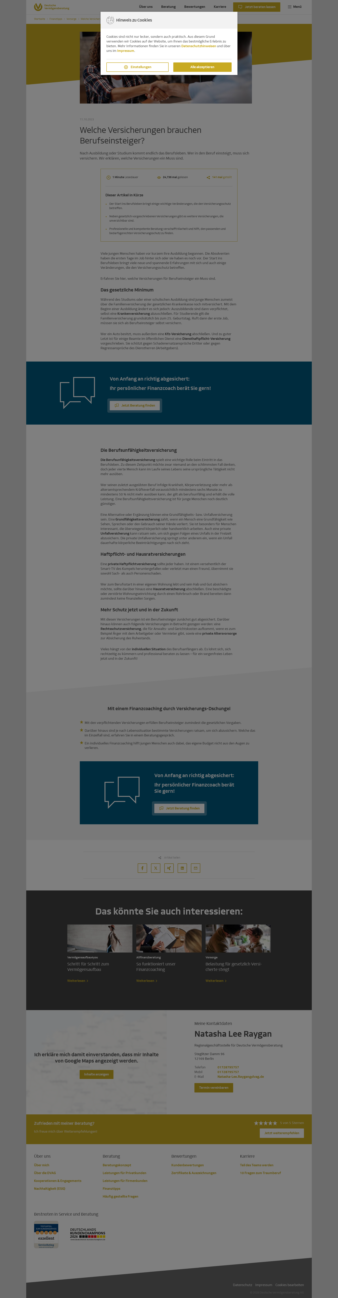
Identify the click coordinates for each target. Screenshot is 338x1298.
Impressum (125, 51)
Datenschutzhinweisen (198, 46)
